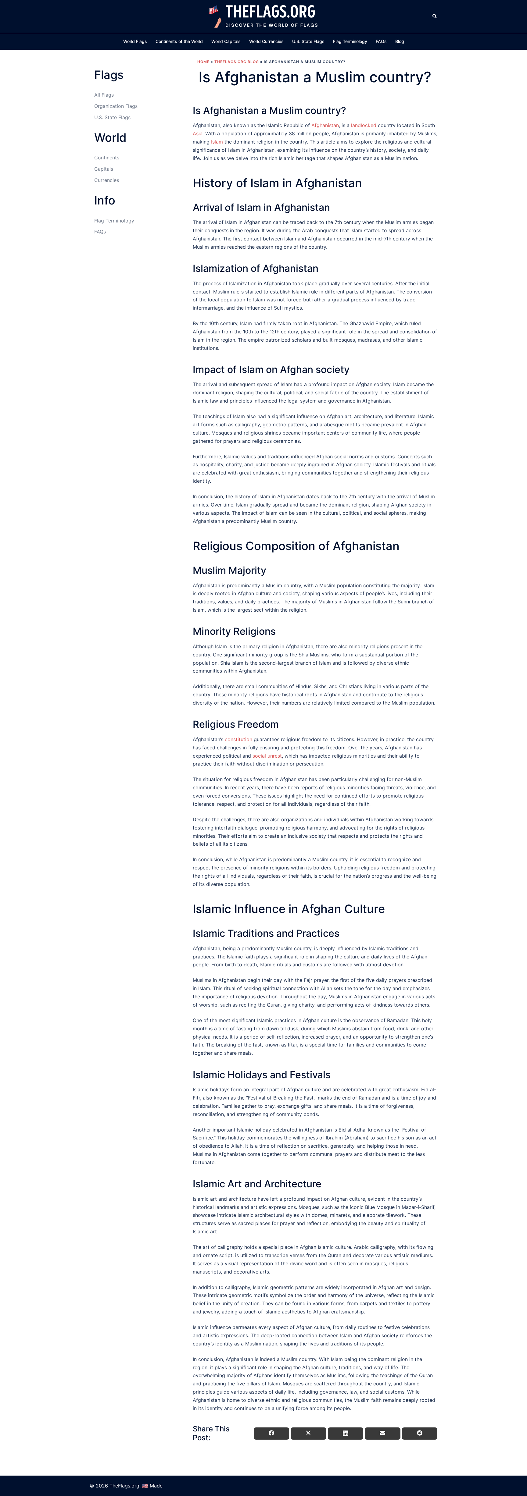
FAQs (381, 41)
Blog (399, 41)
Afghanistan (325, 125)
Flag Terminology (350, 41)
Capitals (103, 169)
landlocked (363, 125)
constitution (238, 739)
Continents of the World (179, 41)
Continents (106, 158)
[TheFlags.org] (263, 16)
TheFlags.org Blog (236, 61)
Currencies (106, 180)
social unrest (267, 756)
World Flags (135, 41)
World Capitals (226, 41)
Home (203, 61)
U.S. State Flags (308, 41)
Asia (198, 133)
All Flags (104, 95)
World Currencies (266, 41)
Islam (217, 142)
